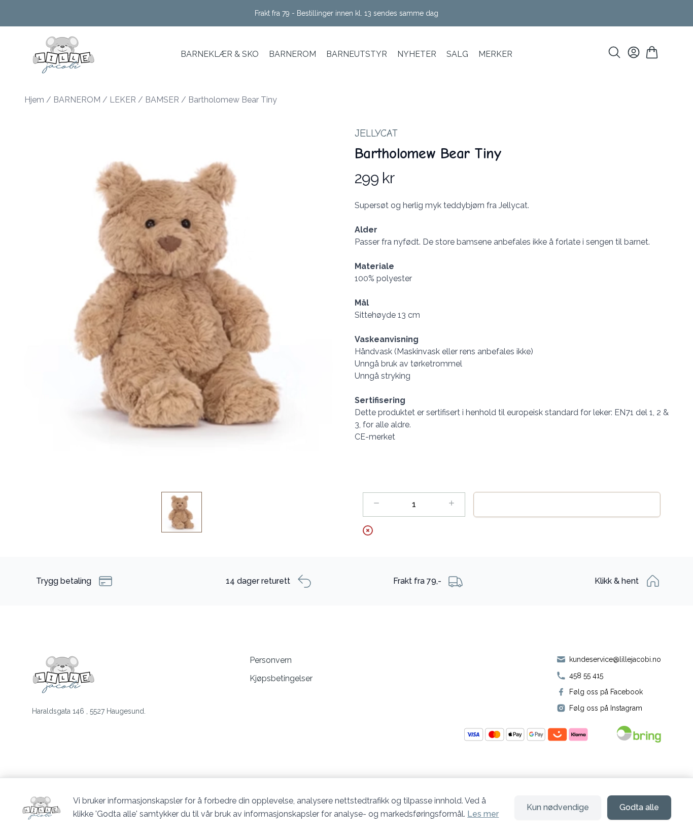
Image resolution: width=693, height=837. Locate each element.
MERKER (495, 54)
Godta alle (639, 807)
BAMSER (162, 100)
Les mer (483, 814)
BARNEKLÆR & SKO (220, 54)
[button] (181, 297)
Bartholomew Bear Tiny (232, 100)
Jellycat (376, 133)
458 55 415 (586, 676)
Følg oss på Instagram (605, 708)
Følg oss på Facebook (606, 692)
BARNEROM (292, 54)
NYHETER (416, 54)
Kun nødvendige (558, 807)
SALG (457, 54)
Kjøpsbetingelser (281, 678)
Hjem (34, 100)
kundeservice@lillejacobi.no (615, 659)
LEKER (123, 100)
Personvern (271, 660)
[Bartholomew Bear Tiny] (181, 512)
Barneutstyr (356, 54)
